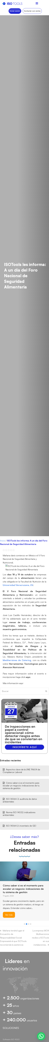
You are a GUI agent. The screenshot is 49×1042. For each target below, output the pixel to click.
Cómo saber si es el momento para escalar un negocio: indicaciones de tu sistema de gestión (21, 786)
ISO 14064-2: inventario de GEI (21, 825)
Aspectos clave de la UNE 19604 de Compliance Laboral (21, 770)
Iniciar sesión (15, 11)
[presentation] (1, 924)
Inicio (2, 540)
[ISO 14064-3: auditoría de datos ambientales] (7, 868)
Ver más (9, 905)
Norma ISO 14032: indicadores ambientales (19, 813)
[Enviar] (46, 691)
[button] (24, 924)
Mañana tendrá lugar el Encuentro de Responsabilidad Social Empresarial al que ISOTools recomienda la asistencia (13, 937)
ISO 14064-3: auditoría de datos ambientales (20, 800)
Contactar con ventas (32, 11)
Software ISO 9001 (11, 1039)
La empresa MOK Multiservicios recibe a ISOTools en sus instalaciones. (40, 937)
